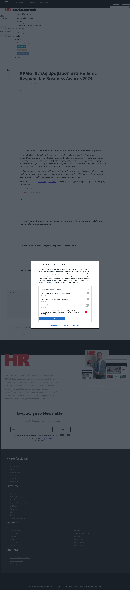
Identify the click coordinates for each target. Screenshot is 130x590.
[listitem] (65, 289)
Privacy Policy (75, 325)
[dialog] (65, 295)
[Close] (95, 265)
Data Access (65, 325)
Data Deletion (55, 325)
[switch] (87, 293)
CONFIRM (52, 318)
